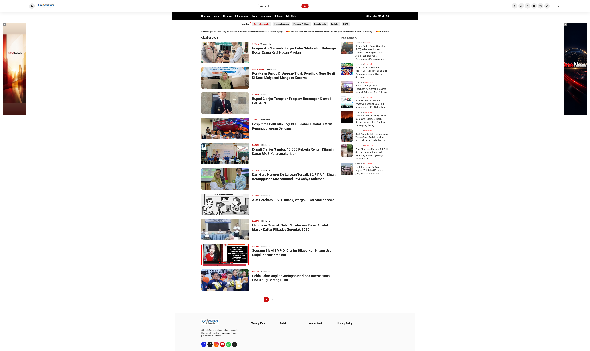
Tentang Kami (258, 323)
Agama (255, 44)
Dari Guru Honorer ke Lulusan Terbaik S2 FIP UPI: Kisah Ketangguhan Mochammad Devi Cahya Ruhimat (294, 177)
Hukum (255, 272)
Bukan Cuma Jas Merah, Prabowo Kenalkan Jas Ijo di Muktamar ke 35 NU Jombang (289, 31)
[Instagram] (527, 6)
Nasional (227, 16)
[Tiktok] (547, 6)
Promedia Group (281, 24)
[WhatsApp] (540, 6)
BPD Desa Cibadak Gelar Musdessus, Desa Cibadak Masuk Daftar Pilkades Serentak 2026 (290, 227)
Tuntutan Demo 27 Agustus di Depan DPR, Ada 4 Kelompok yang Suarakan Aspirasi (370, 170)
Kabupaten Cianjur (262, 24)
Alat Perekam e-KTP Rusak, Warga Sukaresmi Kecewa (293, 200)
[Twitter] (521, 6)
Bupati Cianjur (320, 24)
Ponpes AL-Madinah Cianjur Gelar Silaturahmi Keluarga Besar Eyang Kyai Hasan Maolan (294, 50)
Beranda (205, 16)
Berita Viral (258, 69)
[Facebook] (514, 6)
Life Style (291, 16)
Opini (254, 16)
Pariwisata (265, 16)
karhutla (334, 24)
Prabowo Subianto (301, 24)
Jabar (255, 120)
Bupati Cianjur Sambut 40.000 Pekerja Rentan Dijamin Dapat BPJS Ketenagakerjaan (293, 151)
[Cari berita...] (305, 6)
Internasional (241, 16)
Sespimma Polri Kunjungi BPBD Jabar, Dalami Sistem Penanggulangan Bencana (292, 126)
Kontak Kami (315, 323)
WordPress (216, 336)
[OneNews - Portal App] (14, 69)
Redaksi (284, 323)
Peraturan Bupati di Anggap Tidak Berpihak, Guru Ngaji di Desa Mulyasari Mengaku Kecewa (293, 76)
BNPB (345, 24)
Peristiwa (368, 112)
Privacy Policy (344, 323)
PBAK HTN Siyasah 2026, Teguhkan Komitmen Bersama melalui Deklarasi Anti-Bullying (371, 89)
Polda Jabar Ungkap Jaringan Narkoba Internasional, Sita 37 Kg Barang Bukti (291, 278)
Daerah (216, 16)
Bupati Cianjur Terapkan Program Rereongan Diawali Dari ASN (291, 101)
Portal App (225, 333)
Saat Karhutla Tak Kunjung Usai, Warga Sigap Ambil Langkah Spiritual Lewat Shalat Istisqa (371, 137)
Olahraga (278, 16)
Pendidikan (369, 82)
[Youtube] (534, 6)
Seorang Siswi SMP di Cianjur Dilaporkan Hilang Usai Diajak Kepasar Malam (292, 253)
